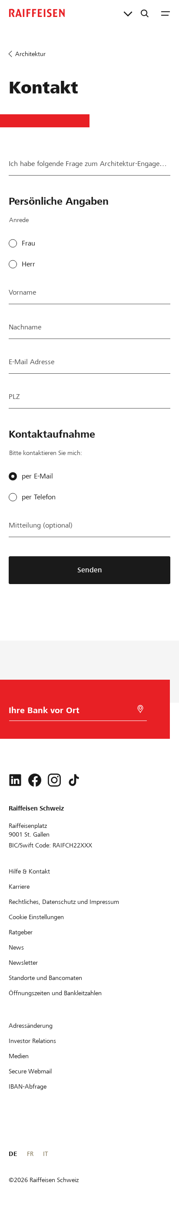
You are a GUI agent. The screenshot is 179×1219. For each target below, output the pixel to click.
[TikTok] (73, 780)
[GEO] (140, 709)
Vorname (22, 292)
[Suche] (144, 13)
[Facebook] (34, 780)
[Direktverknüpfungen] (128, 13)
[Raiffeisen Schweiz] (37, 13)
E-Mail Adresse (31, 362)
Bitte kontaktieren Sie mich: (45, 452)
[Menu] (165, 13)
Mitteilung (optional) (41, 525)
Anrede (19, 219)
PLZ (14, 396)
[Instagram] (54, 780)
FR (30, 1153)
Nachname (25, 327)
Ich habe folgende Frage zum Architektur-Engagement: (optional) (89, 163)
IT (45, 1153)
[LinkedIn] (15, 780)
